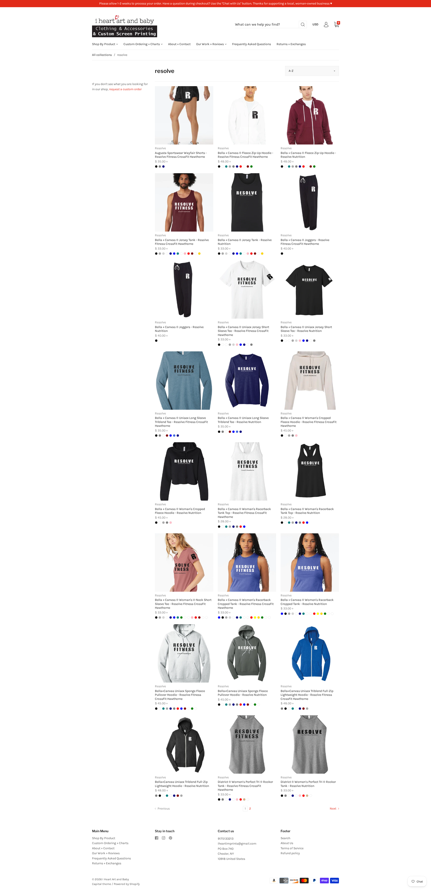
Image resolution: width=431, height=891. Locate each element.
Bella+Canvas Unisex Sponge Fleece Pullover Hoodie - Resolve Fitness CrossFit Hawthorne (180, 695)
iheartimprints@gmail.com (237, 843)
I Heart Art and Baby (115, 879)
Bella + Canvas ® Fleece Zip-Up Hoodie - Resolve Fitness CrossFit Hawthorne (245, 155)
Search (285, 838)
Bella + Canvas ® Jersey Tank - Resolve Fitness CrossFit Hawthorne (182, 242)
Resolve (160, 148)
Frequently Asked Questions (251, 44)
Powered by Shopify (127, 884)
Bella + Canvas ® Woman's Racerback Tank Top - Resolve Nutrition (307, 511)
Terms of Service (292, 848)
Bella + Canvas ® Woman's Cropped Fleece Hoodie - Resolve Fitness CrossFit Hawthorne (308, 422)
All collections (102, 55)
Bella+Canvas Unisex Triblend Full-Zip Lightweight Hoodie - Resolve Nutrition (182, 784)
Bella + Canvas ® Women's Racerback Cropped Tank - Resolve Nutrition (307, 602)
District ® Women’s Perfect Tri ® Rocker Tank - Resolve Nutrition (308, 784)
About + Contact (179, 44)
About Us (287, 843)
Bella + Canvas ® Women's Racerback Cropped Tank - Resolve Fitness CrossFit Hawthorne (246, 604)
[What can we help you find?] (271, 24)
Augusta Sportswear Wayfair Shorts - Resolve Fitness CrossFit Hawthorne (181, 155)
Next (333, 808)
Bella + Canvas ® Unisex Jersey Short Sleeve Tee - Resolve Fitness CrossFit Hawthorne (243, 331)
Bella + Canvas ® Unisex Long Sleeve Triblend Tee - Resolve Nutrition (243, 420)
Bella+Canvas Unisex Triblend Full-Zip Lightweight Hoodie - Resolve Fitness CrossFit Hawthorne (307, 695)
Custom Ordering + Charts (142, 44)
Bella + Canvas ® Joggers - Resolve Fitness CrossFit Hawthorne (305, 242)
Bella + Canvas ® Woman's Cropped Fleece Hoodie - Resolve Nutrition (180, 511)
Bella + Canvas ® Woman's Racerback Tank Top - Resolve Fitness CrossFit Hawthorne (244, 513)
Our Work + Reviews (210, 44)
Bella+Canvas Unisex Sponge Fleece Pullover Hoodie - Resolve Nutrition (243, 693)
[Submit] (303, 24)
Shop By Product (104, 44)
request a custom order (125, 89)
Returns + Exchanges (291, 44)
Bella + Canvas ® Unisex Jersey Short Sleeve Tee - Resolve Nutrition (306, 329)
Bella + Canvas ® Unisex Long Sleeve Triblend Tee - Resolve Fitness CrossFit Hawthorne (181, 422)
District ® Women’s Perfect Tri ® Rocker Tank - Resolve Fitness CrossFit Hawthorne (245, 786)
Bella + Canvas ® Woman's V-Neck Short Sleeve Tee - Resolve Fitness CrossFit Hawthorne (183, 604)
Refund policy (290, 853)
